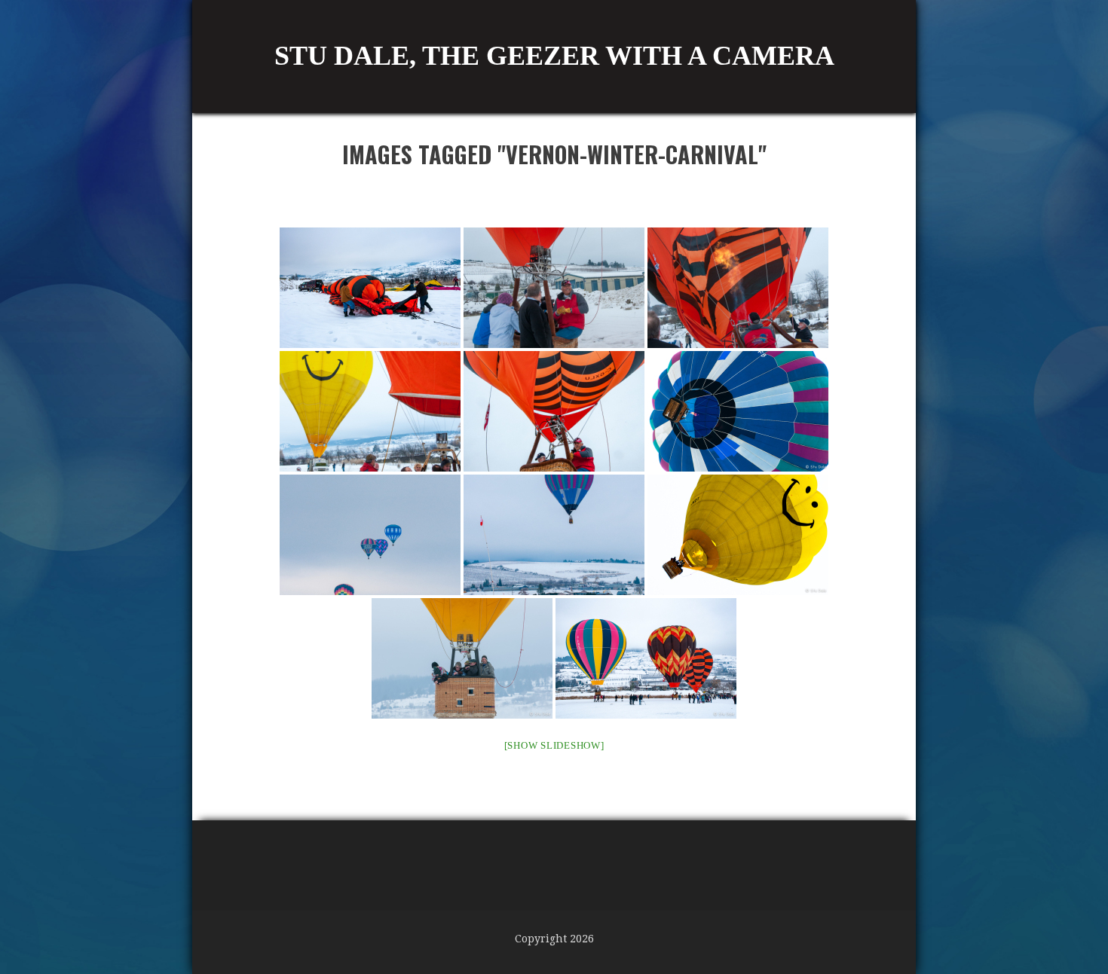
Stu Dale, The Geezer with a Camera (554, 56)
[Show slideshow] (554, 745)
